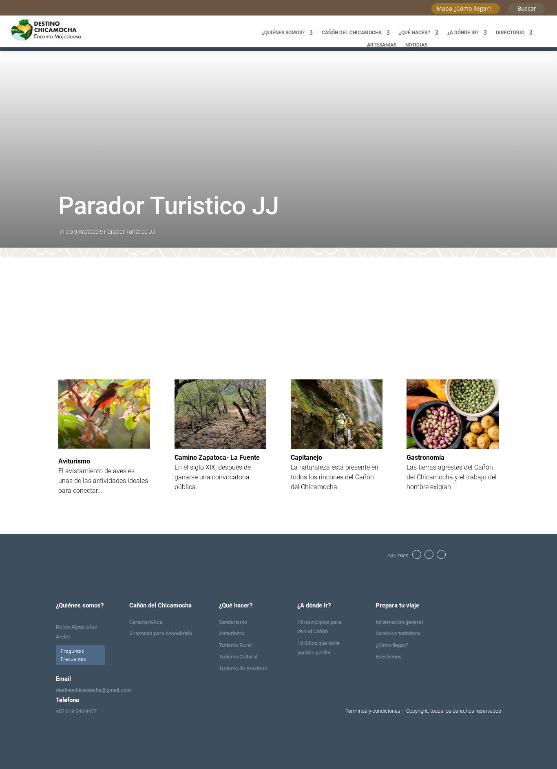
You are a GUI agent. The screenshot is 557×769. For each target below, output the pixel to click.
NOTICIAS (416, 45)
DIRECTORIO (510, 32)
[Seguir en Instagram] (428, 554)
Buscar (526, 8)
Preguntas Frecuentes (73, 655)
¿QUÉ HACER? (414, 32)
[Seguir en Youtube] (441, 554)
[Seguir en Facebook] (416, 554)
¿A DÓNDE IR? (463, 32)
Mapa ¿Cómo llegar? (464, 8)
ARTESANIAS (381, 45)
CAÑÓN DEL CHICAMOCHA (352, 32)
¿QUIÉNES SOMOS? (283, 32)
